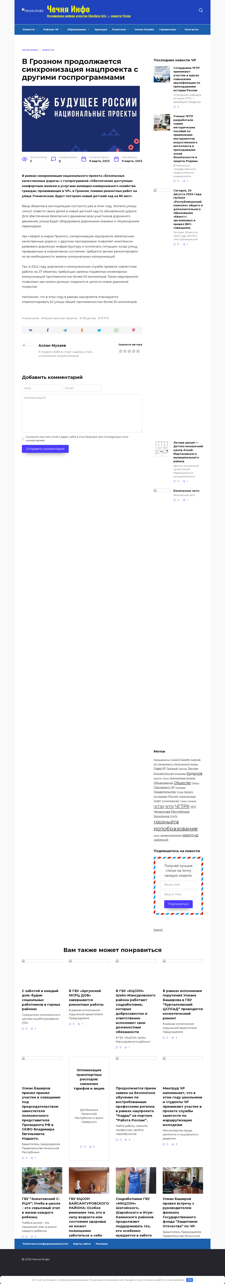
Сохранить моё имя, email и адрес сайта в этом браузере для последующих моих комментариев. (77, 438)
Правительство (165, 791)
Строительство (170, 801)
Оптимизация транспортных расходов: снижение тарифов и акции (89, 1079)
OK (189, 1280)
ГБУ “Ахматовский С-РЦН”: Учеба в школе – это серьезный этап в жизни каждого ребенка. (41, 1208)
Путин (180, 792)
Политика (119, 29)
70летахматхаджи (162, 760)
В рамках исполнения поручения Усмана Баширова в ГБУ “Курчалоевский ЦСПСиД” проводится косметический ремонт (183, 1004)
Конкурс (158, 778)
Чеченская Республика (171, 812)
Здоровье (180, 773)
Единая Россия (164, 773)
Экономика (161, 816)
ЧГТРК (104, 318)
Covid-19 (175, 759)
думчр (157, 835)
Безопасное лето (186, 490)
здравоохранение (171, 835)
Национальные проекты (60, 318)
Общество (89, 318)
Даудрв (193, 768)
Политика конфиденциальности (45, 1243)
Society (185, 759)
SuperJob (196, 760)
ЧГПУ (169, 806)
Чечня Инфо (68, 8)
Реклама (102, 1243)
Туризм (183, 801)
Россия (173, 796)
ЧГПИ (159, 806)
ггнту (174, 816)
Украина (192, 801)
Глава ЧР (160, 768)
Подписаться (178, 904)
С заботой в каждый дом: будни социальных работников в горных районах (41, 1000)
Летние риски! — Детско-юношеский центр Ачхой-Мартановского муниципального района (188, 452)
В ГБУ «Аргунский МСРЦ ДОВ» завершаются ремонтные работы (86, 998)
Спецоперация (187, 796)
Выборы (194, 764)
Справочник (167, 29)
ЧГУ (193, 807)
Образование (76, 29)
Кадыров (194, 773)
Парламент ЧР (164, 787)
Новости (29, 29)
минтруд (190, 835)
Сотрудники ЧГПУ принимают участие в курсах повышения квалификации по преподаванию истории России (186, 79)
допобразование (176, 829)
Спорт (157, 800)
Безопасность (182, 764)
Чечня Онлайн (144, 29)
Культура (101, 29)
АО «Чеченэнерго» (164, 764)
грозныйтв (31, 318)
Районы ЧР (51, 29)
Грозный (172, 768)
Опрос (195, 783)
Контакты (191, 29)
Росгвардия (160, 796)
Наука (166, 778)
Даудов (183, 768)
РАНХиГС (188, 792)
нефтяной (161, 839)
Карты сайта (82, 1243)
